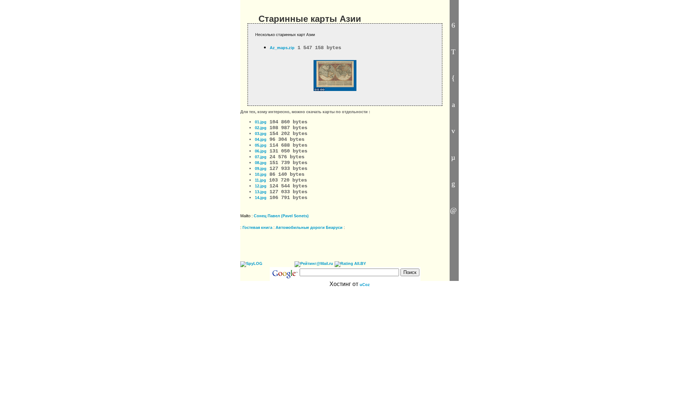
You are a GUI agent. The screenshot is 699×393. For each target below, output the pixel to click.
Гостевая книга (257, 227)
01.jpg (260, 122)
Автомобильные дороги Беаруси (309, 227)
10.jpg (260, 174)
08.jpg (260, 162)
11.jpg (260, 180)
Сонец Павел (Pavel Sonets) (281, 216)
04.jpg (260, 139)
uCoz (365, 284)
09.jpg (260, 168)
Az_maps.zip (282, 47)
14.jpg (260, 197)
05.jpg (260, 145)
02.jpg (260, 128)
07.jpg (260, 157)
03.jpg (260, 133)
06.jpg (260, 151)
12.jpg (260, 186)
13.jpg (260, 192)
